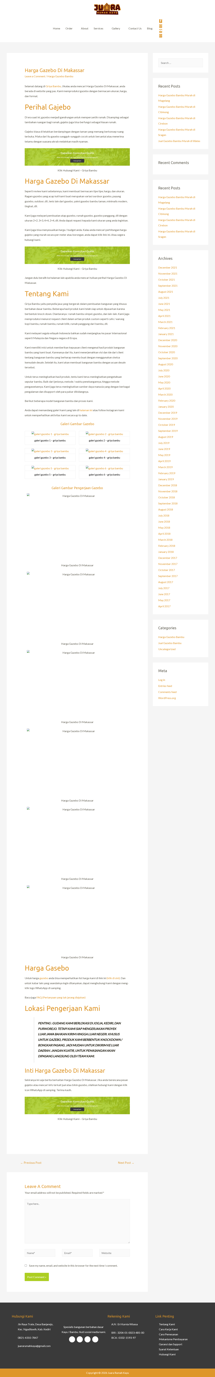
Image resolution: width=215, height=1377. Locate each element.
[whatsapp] (160, 35)
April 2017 (164, 606)
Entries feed (165, 685)
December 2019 (167, 412)
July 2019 (163, 442)
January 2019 (166, 479)
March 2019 (165, 467)
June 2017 (164, 594)
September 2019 (168, 430)
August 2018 (165, 509)
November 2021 (167, 273)
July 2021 (163, 297)
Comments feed (167, 691)
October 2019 (166, 424)
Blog (150, 28)
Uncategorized (167, 649)
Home (56, 28)
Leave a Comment (35, 76)
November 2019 (167, 418)
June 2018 (164, 521)
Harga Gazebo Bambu (60, 76)
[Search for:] (180, 62)
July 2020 (163, 370)
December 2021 (167, 267)
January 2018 (166, 551)
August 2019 (165, 436)
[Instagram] (80, 1339)
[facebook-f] (160, 21)
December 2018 (167, 485)
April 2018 (164, 533)
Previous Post (30, 1162)
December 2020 (167, 340)
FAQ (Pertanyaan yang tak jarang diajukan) (60, 997)
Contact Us (135, 28)
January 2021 (166, 334)
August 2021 (165, 291)
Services (98, 28)
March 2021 (165, 321)
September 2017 (168, 576)
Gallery (116, 28)
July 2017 (163, 588)
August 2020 (165, 364)
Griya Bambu (53, 86)
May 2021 (164, 309)
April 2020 (164, 388)
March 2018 (165, 539)
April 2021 (164, 315)
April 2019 (164, 461)
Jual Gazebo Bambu (169, 643)
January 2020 (166, 406)
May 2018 (164, 527)
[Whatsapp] (95, 1339)
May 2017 (164, 600)
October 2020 (166, 352)
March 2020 (165, 394)
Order (69, 28)
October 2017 (166, 569)
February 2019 (166, 473)
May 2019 (164, 455)
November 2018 (167, 491)
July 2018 (163, 515)
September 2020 (168, 358)
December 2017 (167, 557)
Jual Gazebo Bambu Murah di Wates (179, 140)
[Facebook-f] (72, 1339)
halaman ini (86, 410)
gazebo (43, 978)
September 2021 (168, 285)
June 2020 (164, 376)
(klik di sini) (113, 978)
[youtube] (160, 31)
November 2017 (167, 563)
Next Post (126, 1162)
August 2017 (165, 582)
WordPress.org (167, 698)
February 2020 (166, 400)
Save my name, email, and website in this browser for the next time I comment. (73, 1265)
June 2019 (164, 448)
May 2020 (164, 382)
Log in (161, 679)
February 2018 (166, 545)
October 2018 (166, 497)
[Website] (114, 1253)
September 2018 (168, 503)
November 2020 (167, 346)
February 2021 (166, 328)
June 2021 (164, 303)
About (84, 28)
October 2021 (166, 279)
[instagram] (160, 26)
